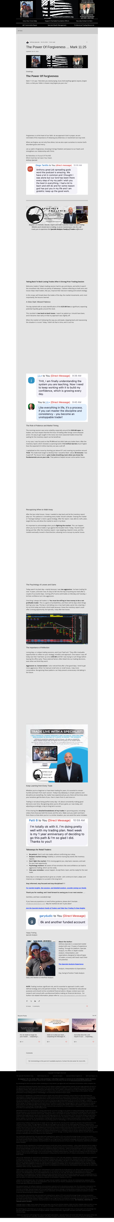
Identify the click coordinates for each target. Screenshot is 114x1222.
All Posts (20, 30)
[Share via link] (39, 895)
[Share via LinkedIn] (35, 895)
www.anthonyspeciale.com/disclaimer (81, 975)
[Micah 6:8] (84, 919)
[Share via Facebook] (27, 895)
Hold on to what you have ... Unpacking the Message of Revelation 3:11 (56, 930)
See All (94, 910)
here (24, 1106)
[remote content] (57, 101)
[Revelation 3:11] (57, 919)
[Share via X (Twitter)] (31, 895)
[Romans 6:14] (30, 919)
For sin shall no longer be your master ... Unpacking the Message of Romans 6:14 (29, 930)
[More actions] (87, 42)
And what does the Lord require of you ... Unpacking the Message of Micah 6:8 (83, 930)
